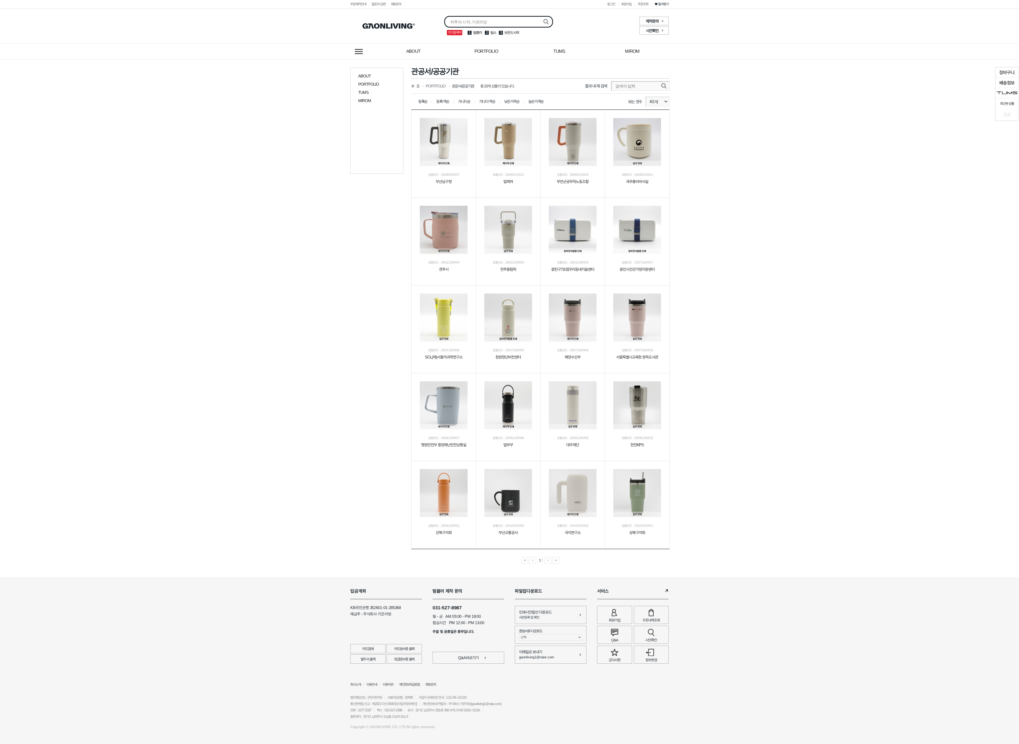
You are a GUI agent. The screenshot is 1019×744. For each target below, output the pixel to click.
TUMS (559, 51)
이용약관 (388, 684)
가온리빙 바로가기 (388, 26)
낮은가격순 (512, 101)
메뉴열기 (358, 51)
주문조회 (643, 4)
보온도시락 (511, 32)
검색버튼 (546, 22)
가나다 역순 (487, 101)
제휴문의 (396, 4)
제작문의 (652, 21)
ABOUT (413, 51)
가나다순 (464, 101)
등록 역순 (442, 101)
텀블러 (477, 32)
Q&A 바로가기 (468, 657)
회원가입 (626, 4)
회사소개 (355, 684)
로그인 (611, 4)
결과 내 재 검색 (596, 86)
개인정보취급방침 (409, 684)
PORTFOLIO (486, 51)
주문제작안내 (358, 4)
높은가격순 (536, 101)
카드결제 (368, 649)
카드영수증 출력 (404, 649)
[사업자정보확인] (407, 704)
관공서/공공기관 (463, 86)
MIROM (632, 51)
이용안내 (371, 684)
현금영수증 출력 (404, 659)
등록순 (423, 101)
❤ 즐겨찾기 (662, 4)
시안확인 (652, 30)
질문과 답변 (379, 4)
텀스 (493, 32)
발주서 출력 (368, 659)
